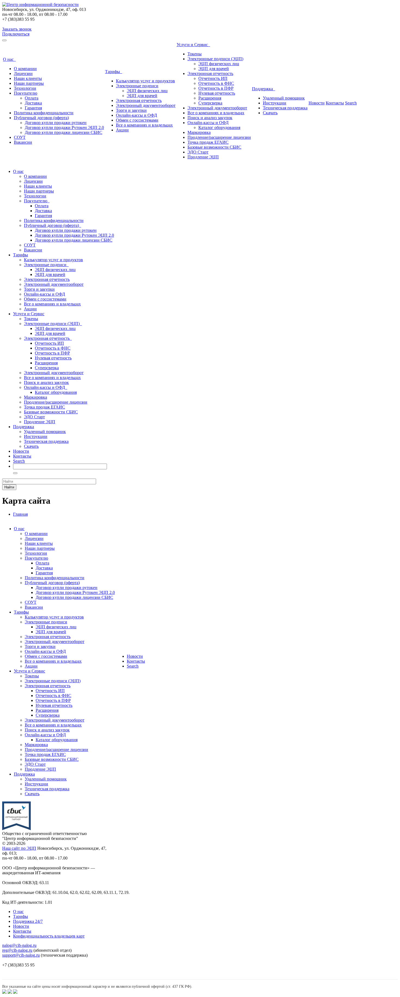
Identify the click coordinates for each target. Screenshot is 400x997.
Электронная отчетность (139, 100)
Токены (194, 54)
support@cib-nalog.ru (21, 955)
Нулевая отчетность (216, 93)
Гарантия (33, 108)
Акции (122, 130)
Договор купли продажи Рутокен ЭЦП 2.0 (64, 127)
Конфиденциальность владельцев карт (49, 936)
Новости (317, 103)
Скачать (270, 112)
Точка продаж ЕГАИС (208, 142)
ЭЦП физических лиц (147, 90)
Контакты (335, 103)
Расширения (209, 98)
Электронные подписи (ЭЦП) (215, 58)
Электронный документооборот (146, 105)
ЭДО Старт (197, 152)
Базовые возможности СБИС (214, 147)
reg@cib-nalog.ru (17, 950)
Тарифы (113, 71)
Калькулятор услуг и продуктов (145, 81)
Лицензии (23, 73)
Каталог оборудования (219, 127)
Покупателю (25, 93)
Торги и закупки (131, 110)
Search (351, 103)
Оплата (31, 98)
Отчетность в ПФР (215, 88)
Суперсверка (210, 103)
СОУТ (20, 137)
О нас (9, 59)
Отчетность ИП (212, 78)
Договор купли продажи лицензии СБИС (63, 132)
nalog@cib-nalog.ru (19, 945)
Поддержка (263, 88)
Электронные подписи (137, 85)
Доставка (33, 103)
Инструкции (274, 103)
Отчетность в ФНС (216, 83)
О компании (25, 68)
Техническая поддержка (285, 108)
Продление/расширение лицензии (219, 137)
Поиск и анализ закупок (209, 117)
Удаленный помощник (284, 98)
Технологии (25, 88)
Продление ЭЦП (203, 157)
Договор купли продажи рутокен (56, 122)
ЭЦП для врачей (142, 95)
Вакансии (23, 142)
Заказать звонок (17, 29)
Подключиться (15, 34)
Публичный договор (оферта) (41, 117)
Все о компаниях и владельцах (144, 125)
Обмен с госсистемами (137, 120)
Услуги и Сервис (193, 44)
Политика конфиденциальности (43, 112)
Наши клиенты (28, 78)
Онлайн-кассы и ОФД (136, 115)
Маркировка (199, 132)
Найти (9, 487)
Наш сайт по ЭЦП (19, 848)
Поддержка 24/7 (28, 921)
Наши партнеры (29, 83)
